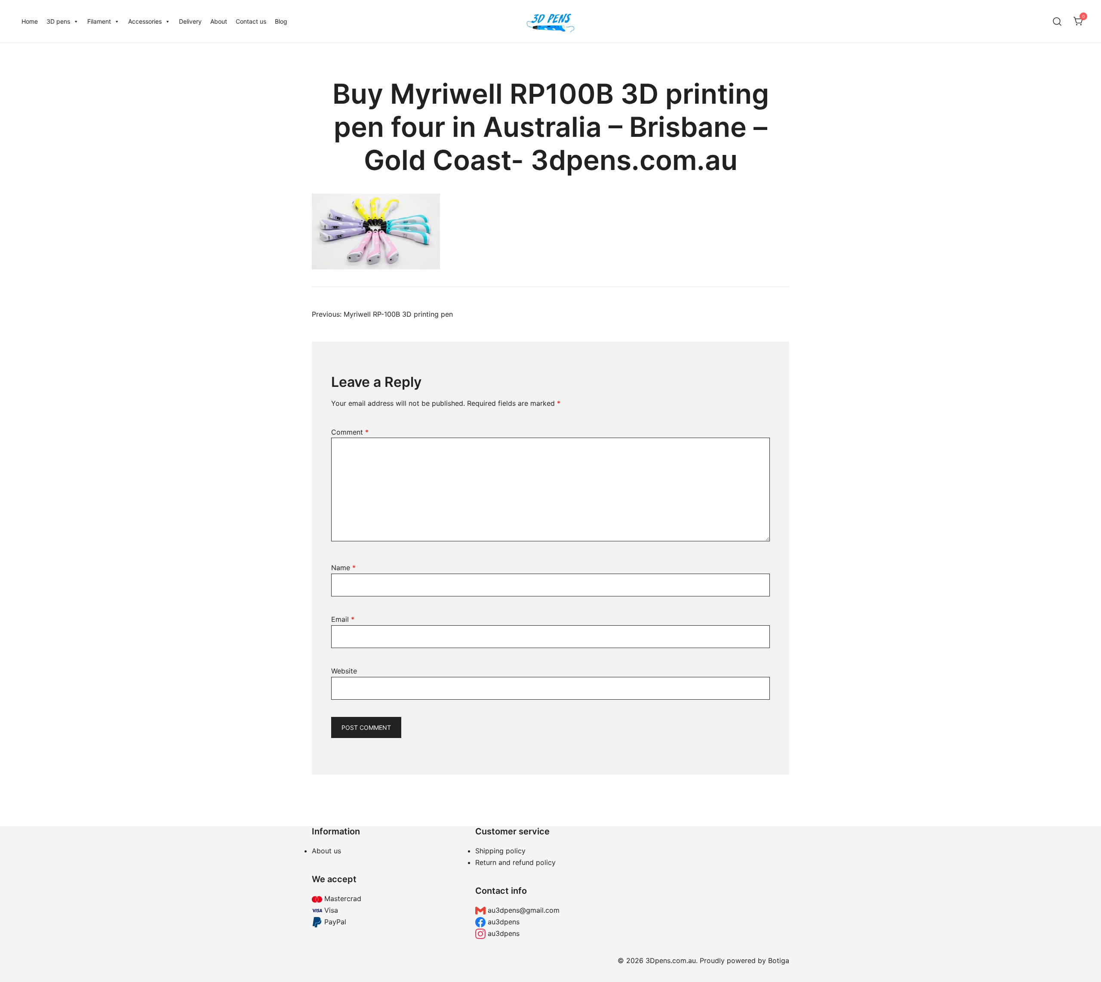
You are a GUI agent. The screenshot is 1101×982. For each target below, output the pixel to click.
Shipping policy (500, 850)
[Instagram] (714, 882)
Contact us (251, 21)
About (218, 21)
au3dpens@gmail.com (523, 910)
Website (344, 671)
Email (342, 619)
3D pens (58, 21)
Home (30, 21)
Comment (350, 432)
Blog (281, 21)
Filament (99, 21)
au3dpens (503, 921)
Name (343, 567)
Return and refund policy (515, 862)
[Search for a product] (1057, 21)
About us (326, 850)
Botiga (778, 960)
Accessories (145, 21)
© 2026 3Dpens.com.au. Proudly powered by (693, 960)
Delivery (190, 21)
